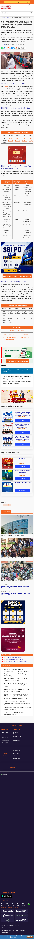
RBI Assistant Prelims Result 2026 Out (16, 661)
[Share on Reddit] (8, 48)
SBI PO (9, 17)
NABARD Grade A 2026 (16, 737)
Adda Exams (15, 755)
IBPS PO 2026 (5, 742)
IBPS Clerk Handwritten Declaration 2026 (15, 698)
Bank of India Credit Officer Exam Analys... (13, 535)
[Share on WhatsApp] (2, 48)
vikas (4, 44)
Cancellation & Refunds (8, 930)
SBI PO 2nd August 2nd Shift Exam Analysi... (13, 558)
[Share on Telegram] (5, 48)
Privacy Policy (5, 932)
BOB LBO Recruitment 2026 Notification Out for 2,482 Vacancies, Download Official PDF (17, 695)
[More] (29, 5)
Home (3, 17)
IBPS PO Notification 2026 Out (14, 657)
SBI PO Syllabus (9, 334)
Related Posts (6, 511)
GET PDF (29, 936)
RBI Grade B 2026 (15, 733)
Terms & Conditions (21, 930)
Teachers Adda (16, 758)
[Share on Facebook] (10, 48)
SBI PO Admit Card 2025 (17, 331)
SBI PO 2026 (4, 732)
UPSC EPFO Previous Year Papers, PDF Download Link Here (15, 713)
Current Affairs (16, 753)
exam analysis (7, 505)
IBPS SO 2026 (5, 740)
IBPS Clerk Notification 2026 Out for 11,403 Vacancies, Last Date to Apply (16, 690)
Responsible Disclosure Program (10, 928)
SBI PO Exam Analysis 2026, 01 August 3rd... (13, 580)
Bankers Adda (16, 750)
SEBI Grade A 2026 (16, 741)
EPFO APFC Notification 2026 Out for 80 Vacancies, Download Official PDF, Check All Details (16, 684)
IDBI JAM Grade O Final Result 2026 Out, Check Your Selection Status (15, 679)
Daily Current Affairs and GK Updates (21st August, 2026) (16, 674)
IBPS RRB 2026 (5, 737)
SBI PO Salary (25, 334)
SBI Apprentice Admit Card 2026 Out (16, 659)
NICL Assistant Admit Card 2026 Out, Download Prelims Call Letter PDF (17, 708)
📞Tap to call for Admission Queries (17, 361)
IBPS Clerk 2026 (5, 735)
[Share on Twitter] (13, 48)
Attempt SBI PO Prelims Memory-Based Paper (17, 276)
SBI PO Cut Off (25, 337)
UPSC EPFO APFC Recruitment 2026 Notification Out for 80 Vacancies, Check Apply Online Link (17, 703)
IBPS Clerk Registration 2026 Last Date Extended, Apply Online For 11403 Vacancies (16, 670)
